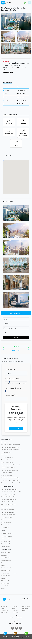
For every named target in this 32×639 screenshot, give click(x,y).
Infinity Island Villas (6, 560)
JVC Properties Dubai (6, 475)
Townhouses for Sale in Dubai (8, 499)
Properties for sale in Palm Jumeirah (10, 465)
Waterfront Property (6, 536)
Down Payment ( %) (12, 379)
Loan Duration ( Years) (13, 388)
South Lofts (4, 555)
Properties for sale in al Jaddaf (9, 489)
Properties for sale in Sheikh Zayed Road (11, 491)
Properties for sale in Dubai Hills (9, 470)
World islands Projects (7, 457)
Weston (3, 565)
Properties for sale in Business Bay (10, 477)
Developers (15, 612)
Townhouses (4, 610)
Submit (16, 337)
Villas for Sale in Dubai (7, 502)
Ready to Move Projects (7, 519)
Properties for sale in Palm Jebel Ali (10, 444)
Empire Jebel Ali (5, 557)
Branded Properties (6, 544)
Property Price (10, 369)
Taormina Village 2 (6, 568)
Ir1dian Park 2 (4, 585)
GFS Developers (5, 527)
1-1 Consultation (16, 350)
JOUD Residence (5, 552)
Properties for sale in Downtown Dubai (11, 449)
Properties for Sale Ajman (7, 509)
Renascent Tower (5, 583)
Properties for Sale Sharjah (8, 512)
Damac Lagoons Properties (8, 467)
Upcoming (25, 608)
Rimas (2, 563)
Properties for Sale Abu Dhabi (8, 514)
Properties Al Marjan (6, 517)
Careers (24, 610)
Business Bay (20, 104)
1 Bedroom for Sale (22, 90)
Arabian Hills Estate (6, 452)
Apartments (20, 86)
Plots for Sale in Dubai (6, 507)
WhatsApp (16, 346)
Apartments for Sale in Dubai (8, 496)
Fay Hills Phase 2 (5, 575)
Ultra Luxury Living (6, 538)
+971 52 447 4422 (16, 623)
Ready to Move (26, 606)
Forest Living (4, 454)
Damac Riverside (5, 442)
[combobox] (5, 328)
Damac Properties (5, 525)
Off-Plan (14, 608)
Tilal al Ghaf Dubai (5, 460)
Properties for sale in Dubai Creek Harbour (12, 483)
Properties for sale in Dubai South (10, 480)
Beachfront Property (6, 533)
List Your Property (5, 546)
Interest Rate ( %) (11, 395)
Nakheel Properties (6, 522)
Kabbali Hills (4, 588)
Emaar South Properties (7, 462)
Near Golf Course (5, 541)
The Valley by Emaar (6, 472)
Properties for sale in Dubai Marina (10, 447)
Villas (2, 608)
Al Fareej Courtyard (6, 580)
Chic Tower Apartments (10, 67)
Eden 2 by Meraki (5, 570)
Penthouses (4, 612)
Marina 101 (4, 578)
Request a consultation (16, 428)
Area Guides (15, 606)
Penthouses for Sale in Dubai (8, 504)
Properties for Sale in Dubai (8, 494)
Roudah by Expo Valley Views (9, 573)
